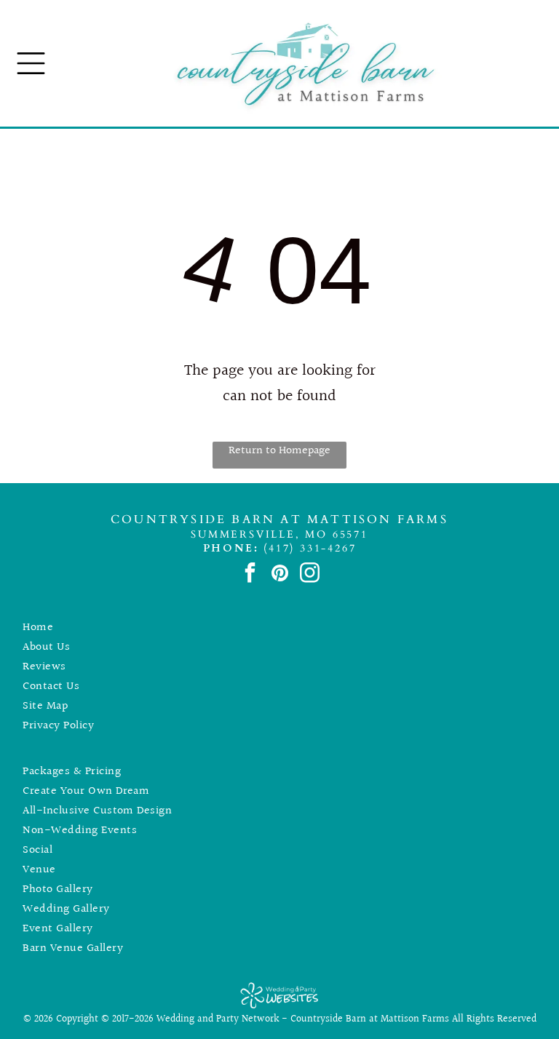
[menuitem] (279, 627)
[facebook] (250, 575)
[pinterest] (280, 575)
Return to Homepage (279, 451)
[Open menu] (31, 63)
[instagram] (310, 575)
